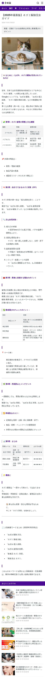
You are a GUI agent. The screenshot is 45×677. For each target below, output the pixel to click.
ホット (4, 8)
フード (34, 8)
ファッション (24, 8)
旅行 (11, 8)
